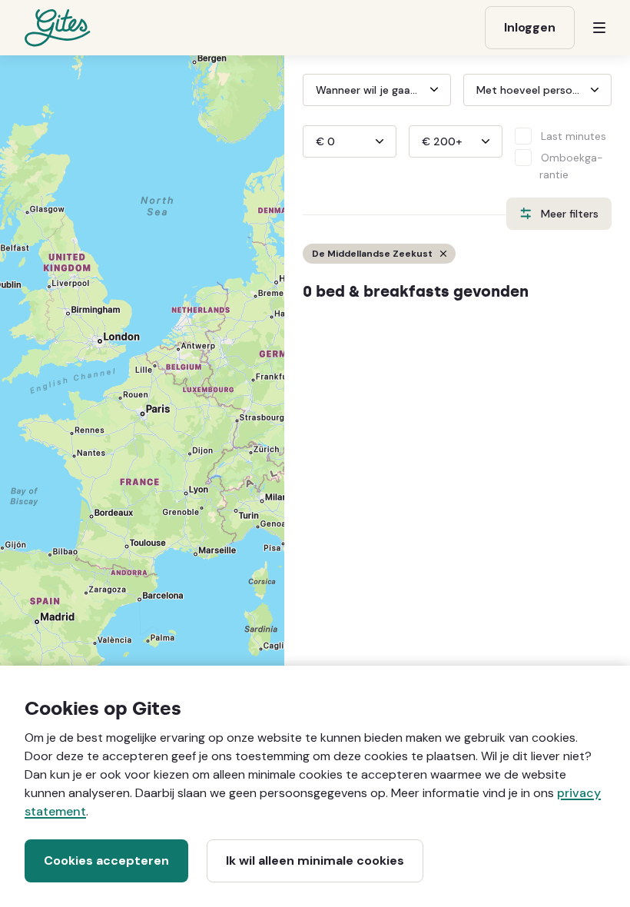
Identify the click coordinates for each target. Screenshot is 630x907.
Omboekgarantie (571, 166)
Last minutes (573, 136)
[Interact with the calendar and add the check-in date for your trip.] (309, 90)
